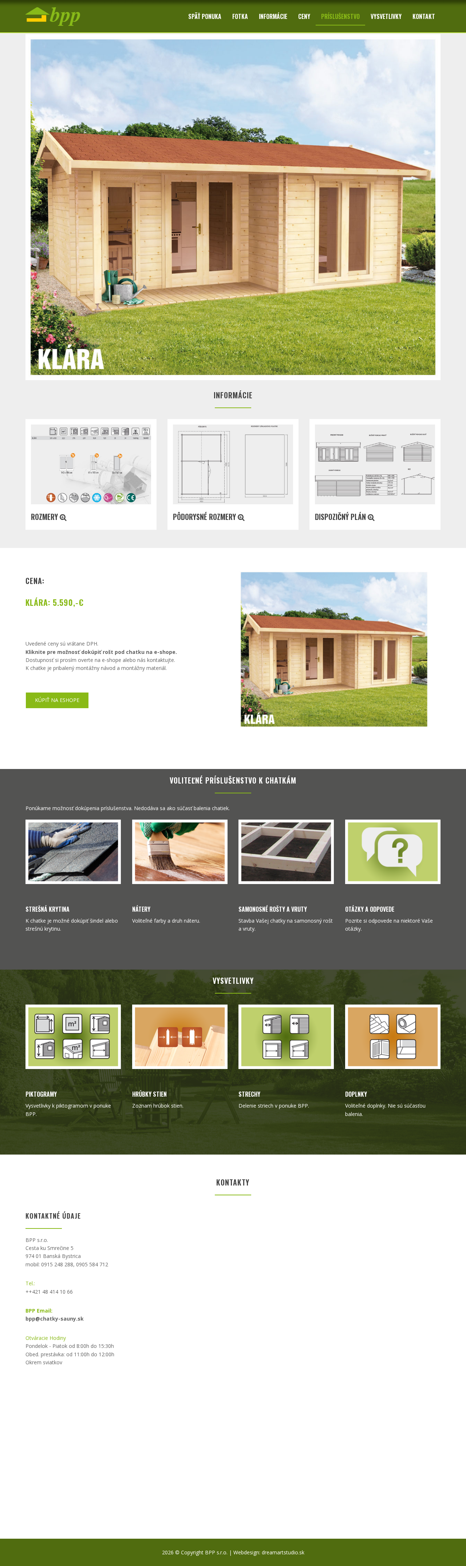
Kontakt (423, 16)
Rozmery (45, 516)
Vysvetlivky (386, 16)
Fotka (240, 16)
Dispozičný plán (341, 516)
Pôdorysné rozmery (205, 516)
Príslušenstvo (340, 16)
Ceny (304, 16)
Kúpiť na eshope (57, 700)
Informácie (273, 16)
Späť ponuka (204, 16)
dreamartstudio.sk (283, 1552)
